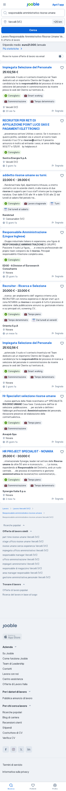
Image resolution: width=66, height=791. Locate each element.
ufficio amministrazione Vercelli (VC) (21, 559)
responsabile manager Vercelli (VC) (20, 555)
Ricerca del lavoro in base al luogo (20, 594)
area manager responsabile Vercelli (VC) (22, 572)
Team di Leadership (13, 663)
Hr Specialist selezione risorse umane (29, 396)
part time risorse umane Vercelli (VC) (21, 537)
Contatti (7, 668)
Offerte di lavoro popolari (15, 590)
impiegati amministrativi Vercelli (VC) (21, 563)
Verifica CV (9, 737)
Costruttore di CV (12, 732)
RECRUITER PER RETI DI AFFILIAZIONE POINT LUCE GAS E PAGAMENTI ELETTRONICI (26, 124)
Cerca (33, 30)
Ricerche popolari (12, 525)
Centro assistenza (13, 679)
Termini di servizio (12, 764)
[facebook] (6, 749)
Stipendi (7, 727)
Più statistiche (11, 48)
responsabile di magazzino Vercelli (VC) (22, 568)
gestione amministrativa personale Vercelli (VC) (26, 577)
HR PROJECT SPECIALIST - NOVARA (28, 451)
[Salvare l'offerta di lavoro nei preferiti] (62, 67)
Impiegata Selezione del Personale (27, 67)
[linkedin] (29, 749)
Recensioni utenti (12, 722)
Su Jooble (8, 653)
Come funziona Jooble (15, 658)
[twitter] (21, 749)
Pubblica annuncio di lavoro (17, 698)
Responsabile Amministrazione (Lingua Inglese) (25, 234)
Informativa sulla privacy (16, 771)
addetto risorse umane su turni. (25, 175)
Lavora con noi (11, 673)
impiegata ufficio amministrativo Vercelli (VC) (25, 550)
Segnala (59, 110)
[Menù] (4, 4)
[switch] (60, 56)
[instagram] (13, 749)
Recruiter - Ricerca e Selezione (24, 286)
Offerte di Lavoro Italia (15, 684)
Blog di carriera (11, 717)
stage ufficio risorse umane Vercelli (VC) (23, 541)
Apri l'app (58, 4)
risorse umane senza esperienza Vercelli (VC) (25, 546)
